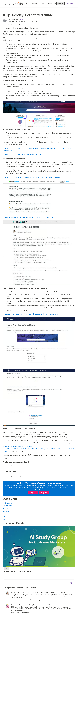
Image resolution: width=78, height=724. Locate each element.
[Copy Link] (36, 21)
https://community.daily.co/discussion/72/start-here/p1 (23, 154)
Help (4, 516)
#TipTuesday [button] (7, 466)
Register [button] (44, 493)
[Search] (54, 3)
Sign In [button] (33, 493)
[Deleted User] (12, 19)
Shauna (32, 21)
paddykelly (25, 612)
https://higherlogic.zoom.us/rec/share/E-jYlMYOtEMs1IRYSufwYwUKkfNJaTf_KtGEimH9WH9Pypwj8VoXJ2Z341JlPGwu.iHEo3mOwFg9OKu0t (38, 449)
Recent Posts (7, 506)
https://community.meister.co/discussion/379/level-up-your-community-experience (34, 177)
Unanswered (39, 511)
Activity (5, 508)
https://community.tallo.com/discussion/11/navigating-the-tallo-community (31, 314)
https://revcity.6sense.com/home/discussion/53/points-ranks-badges (28, 217)
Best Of (5, 519)
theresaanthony (35, 600)
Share (5, 459)
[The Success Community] (13, 3)
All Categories (7, 503)
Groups (5, 514)
